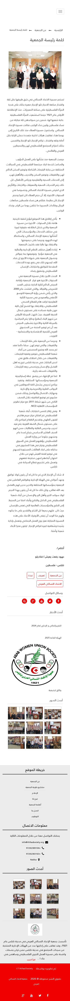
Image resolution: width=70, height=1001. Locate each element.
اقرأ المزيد (31, 959)
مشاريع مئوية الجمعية (35, 787)
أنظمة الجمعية (35, 804)
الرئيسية (58, 30)
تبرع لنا (35, 799)
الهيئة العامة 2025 (53, 638)
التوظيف (35, 816)
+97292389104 (33, 848)
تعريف (41, 575)
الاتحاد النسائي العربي (50, 584)
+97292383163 (33, 854)
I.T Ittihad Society (24, 968)
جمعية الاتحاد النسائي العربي (24, 981)
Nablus (33, 859)
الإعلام (35, 793)
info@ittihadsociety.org (33, 842)
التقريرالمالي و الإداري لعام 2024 (46, 625)
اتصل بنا (35, 810)
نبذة (30, 575)
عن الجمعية (40, 30)
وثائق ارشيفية (55, 690)
